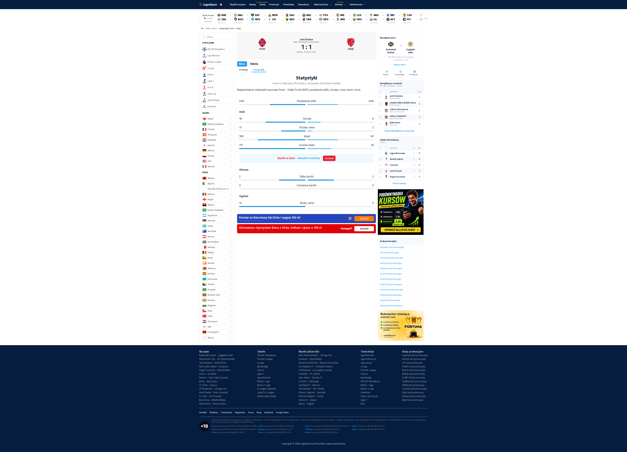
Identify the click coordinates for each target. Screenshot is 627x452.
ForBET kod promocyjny (413, 366)
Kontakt (203, 412)
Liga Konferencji (368, 359)
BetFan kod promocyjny (413, 374)
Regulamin (240, 412)
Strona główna (202, 29)
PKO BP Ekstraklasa (266, 355)
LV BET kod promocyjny (413, 377)
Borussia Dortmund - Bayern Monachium (318, 363)
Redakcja (214, 412)
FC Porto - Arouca (208, 385)
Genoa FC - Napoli (308, 400)
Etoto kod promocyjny (413, 392)
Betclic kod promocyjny (413, 370)
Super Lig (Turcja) (369, 396)
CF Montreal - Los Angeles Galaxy (315, 370)
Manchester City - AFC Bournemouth (217, 359)
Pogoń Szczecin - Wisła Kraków (214, 370)
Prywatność (226, 412)
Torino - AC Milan (207, 374)
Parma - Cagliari (306, 404)
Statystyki (258, 70)
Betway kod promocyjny (414, 396)
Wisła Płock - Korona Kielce (212, 404)
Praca (251, 412)
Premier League (265, 359)
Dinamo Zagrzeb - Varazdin (312, 392)
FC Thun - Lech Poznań (210, 396)
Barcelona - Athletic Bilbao (212, 400)
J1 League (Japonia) (266, 389)
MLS (363, 404)
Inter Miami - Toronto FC (310, 377)
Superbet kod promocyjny (415, 355)
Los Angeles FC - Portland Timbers (316, 366)
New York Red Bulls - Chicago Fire (315, 355)
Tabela (254, 63)
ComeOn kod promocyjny (414, 389)
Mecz (242, 63)
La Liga (260, 363)
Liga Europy (366, 363)
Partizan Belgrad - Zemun (311, 396)
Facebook (268, 412)
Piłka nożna (211, 28)
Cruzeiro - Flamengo (309, 381)
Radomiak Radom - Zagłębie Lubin (216, 355)
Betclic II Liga (263, 385)
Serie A (260, 370)
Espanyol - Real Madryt (310, 359)
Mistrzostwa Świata (266, 396)
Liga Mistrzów (264, 377)
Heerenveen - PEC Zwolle (311, 389)
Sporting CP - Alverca (309, 385)
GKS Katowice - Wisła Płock (212, 363)
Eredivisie (365, 392)
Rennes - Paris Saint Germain (213, 377)
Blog (259, 412)
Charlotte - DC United (309, 374)
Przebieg (243, 70)
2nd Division (306, 39)
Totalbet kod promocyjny (414, 381)
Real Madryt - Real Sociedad (213, 392)
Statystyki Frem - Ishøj (230, 28)
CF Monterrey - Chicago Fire (213, 389)
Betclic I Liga (263, 381)
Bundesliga (262, 366)
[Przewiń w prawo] (424, 18)
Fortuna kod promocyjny (414, 359)
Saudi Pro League (265, 392)
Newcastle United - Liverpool (213, 366)
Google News (282, 412)
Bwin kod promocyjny (412, 400)
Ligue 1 (260, 374)
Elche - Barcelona (208, 381)
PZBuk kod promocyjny (413, 385)
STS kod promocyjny (412, 363)
